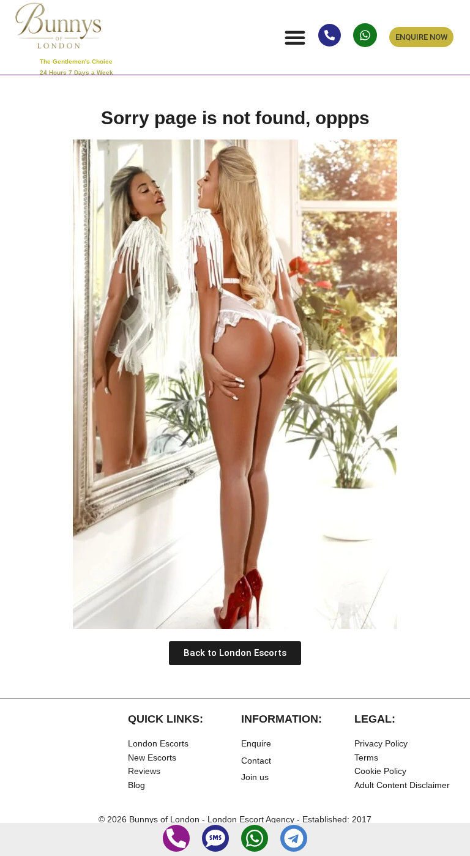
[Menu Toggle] (295, 37)
